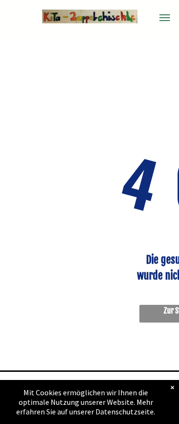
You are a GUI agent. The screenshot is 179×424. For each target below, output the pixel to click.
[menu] (164, 17)
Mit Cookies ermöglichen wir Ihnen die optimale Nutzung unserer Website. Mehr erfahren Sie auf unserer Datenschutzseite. (85, 402)
